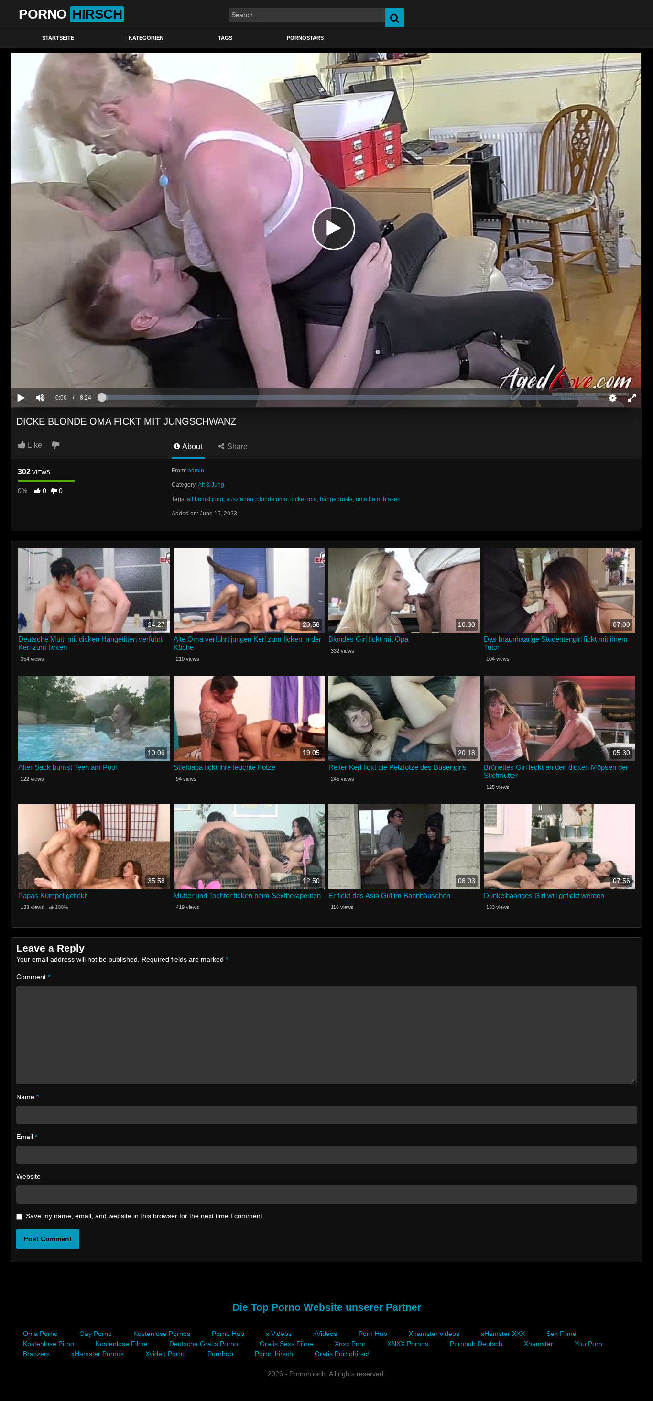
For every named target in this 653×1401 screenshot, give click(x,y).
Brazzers (36, 1353)
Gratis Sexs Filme (286, 1343)
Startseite (58, 38)
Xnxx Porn (350, 1343)
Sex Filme (561, 1333)
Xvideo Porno (165, 1353)
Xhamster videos (434, 1333)
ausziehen (239, 499)
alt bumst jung (205, 499)
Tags (225, 38)
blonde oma (271, 499)
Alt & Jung (211, 485)
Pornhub (220, 1353)
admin (196, 470)
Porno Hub (228, 1333)
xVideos (325, 1333)
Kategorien (146, 38)
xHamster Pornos (97, 1353)
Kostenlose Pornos (161, 1333)
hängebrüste (336, 499)
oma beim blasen (378, 499)
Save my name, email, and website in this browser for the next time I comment (144, 1216)
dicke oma (303, 499)
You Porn (588, 1343)
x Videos (279, 1333)
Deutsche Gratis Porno (203, 1343)
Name (27, 1097)
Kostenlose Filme (122, 1343)
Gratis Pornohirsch (343, 1353)
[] (616, 17)
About (191, 446)
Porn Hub (373, 1333)
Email (26, 1136)
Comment (33, 977)
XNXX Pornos (407, 1343)
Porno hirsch (274, 1353)
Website (28, 1176)
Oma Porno (40, 1333)
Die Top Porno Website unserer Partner (326, 1307)
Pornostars (305, 38)
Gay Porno (95, 1333)
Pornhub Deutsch (476, 1343)
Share (236, 446)
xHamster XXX (503, 1333)
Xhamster (538, 1343)
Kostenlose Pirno (48, 1343)
